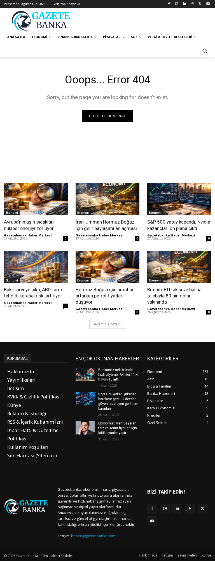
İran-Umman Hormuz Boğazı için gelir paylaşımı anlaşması (106, 225)
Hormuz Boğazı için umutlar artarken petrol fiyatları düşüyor (105, 296)
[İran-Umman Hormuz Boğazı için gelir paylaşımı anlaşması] (107, 199)
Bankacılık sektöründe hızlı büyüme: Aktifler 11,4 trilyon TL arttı (118, 374)
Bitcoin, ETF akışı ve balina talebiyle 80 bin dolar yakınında (174, 296)
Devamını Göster (105, 324)
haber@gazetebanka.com (93, 535)
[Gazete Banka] (42, 20)
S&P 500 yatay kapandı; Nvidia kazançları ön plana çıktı (178, 225)
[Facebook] (169, 4)
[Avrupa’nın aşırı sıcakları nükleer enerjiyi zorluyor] (36, 199)
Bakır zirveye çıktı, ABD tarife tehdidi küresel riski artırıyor (34, 293)
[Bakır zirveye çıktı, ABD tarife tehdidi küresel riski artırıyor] (36, 267)
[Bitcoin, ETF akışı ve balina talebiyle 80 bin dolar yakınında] (179, 267)
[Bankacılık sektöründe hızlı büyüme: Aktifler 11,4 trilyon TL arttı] (85, 374)
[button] (204, 50)
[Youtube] (208, 4)
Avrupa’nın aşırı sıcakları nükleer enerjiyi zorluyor (29, 225)
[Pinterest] (192, 4)
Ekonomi (12, 213)
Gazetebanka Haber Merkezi (28, 235)
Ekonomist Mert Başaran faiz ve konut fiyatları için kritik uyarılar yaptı (117, 428)
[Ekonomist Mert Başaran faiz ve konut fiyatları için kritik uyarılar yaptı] (85, 428)
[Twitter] (200, 4)
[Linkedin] (184, 4)
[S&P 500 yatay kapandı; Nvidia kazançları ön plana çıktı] (179, 199)
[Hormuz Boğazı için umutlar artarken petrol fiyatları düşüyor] (107, 267)
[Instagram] (177, 4)
